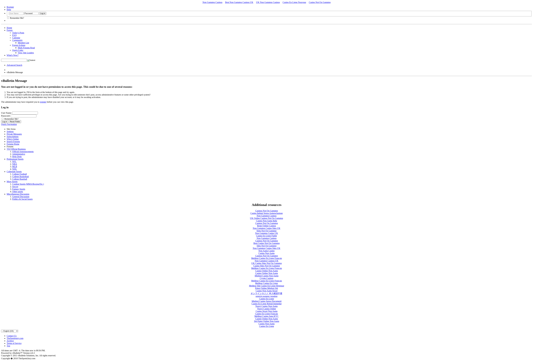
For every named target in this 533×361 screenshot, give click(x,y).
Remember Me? (16, 18)
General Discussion (20, 196)
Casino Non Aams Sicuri (266, 291)
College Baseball (19, 179)
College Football (19, 174)
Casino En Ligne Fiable (266, 236)
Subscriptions (12, 136)
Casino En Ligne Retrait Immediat (266, 304)
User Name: (6, 113)
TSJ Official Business (16, 149)
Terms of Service (14, 343)
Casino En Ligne (266, 298)
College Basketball (20, 176)
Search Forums (13, 141)
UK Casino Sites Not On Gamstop (266, 263)
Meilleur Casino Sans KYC (266, 316)
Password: (5, 116)
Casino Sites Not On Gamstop (266, 266)
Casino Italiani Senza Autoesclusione (266, 213)
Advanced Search (14, 65)
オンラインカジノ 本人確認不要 (266, 293)
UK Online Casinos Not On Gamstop (266, 218)
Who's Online (13, 139)
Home (9, 28)
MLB (14, 166)
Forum (9, 30)
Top (8, 346)
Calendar (16, 38)
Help (9, 9)
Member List (23, 43)
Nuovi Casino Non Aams (266, 306)
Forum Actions (18, 45)
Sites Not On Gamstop (266, 246)
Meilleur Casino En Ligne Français (266, 258)
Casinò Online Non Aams (266, 319)
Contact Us (12, 336)
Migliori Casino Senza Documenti (266, 301)
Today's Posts (18, 33)
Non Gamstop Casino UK (266, 233)
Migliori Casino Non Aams (266, 276)
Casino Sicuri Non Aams (266, 311)
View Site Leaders (26, 53)
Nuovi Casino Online (266, 309)
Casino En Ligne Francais (266, 314)
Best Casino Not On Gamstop (266, 243)
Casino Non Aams (266, 253)
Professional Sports (15, 159)
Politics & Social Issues (22, 199)
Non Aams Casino (266, 251)
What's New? (12, 55)
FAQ (14, 35)
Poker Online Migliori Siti (266, 288)
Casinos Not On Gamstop (266, 211)
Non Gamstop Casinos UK (266, 261)
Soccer (15, 186)
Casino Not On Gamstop (320, 2)
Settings (10, 131)
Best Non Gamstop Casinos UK (239, 2)
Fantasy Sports (18, 189)
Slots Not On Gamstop (266, 231)
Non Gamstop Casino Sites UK (266, 228)
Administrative (18, 154)
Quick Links (17, 50)
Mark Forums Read (26, 48)
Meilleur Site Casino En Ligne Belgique (266, 286)
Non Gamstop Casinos (212, 2)
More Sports (12, 181)
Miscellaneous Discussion (18, 194)
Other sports (17, 191)
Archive (10, 341)
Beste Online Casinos (266, 226)
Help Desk (17, 156)
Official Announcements (23, 151)
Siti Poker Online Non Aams (266, 321)
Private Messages (14, 134)
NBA (14, 164)
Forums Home (13, 144)
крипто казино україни (266, 296)
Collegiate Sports (14, 171)
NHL (14, 169)
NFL (14, 161)
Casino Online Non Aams (266, 271)
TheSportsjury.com (15, 338)
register (43, 102)
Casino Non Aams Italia (266, 221)
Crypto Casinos (266, 278)
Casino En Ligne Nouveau (294, 2)
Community (17, 40)
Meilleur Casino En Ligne (266, 283)
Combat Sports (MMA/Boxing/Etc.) (28, 184)
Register (10, 7)
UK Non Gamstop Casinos (268, 2)
